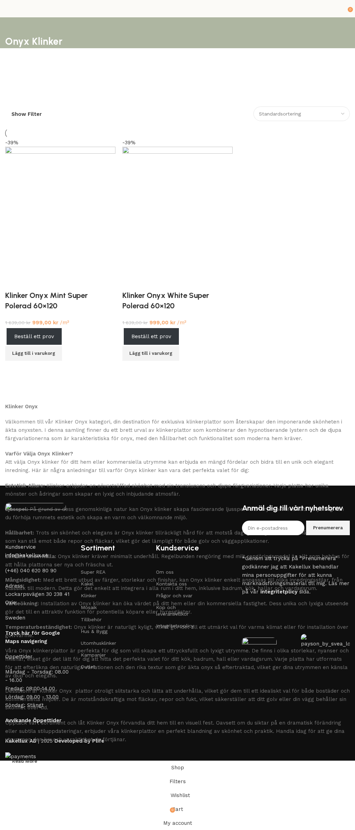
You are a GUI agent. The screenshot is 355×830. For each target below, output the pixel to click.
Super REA (93, 572)
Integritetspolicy (175, 625)
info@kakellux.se (26, 555)
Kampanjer (93, 655)
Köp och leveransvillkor (172, 610)
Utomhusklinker (98, 643)
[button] (150, 353)
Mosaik (89, 607)
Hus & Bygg (94, 631)
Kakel (87, 584)
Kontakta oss (171, 584)
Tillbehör (91, 619)
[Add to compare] (131, 369)
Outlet (88, 666)
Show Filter (26, 114)
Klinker (88, 595)
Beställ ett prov (151, 336)
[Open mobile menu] (8, 9)
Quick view (148, 369)
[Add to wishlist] (131, 281)
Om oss (165, 572)
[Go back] (14, 26)
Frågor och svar (174, 595)
